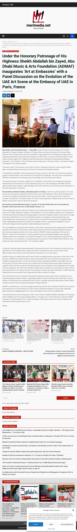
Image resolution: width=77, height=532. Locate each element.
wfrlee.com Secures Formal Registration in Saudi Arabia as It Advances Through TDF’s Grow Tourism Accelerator (29, 493)
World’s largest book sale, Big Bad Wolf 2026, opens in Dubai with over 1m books (63, 373)
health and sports (9, 499)
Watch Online (72, 36)
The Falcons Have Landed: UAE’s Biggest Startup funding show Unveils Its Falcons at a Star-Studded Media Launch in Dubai (14, 373)
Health (6, 497)
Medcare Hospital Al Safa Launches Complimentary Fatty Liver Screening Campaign (32, 442)
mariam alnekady (7, 91)
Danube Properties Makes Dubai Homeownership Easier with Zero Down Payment (31, 451)
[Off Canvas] (3, 36)
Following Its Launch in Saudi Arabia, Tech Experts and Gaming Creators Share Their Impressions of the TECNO (66, 493)
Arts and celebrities (13, 379)
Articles (62, 497)
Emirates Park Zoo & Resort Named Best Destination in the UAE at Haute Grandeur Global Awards (37, 459)
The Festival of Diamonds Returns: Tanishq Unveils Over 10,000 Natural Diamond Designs (34, 462)
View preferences (67, 524)
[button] (73, 510)
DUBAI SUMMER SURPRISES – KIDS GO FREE (17, 350)
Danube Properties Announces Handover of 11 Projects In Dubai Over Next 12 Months (32, 455)
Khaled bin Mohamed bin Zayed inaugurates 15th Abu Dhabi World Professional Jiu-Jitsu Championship (13, 335)
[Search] (67, 36)
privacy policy (51, 528)
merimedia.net (38, 25)
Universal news (64, 499)
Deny (51, 524)
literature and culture (12, 51)
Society (25, 499)
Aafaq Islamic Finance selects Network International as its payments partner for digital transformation (59, 352)
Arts (4, 51)
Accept (35, 524)
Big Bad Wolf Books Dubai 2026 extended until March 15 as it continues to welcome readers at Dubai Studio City (38, 373)
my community (26, 497)
